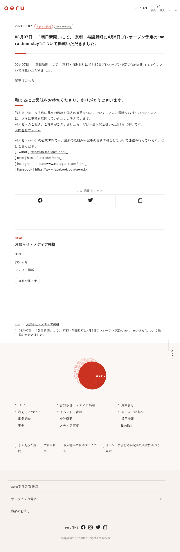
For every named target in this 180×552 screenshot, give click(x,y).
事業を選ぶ (25, 281)
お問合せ (127, 405)
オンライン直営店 (24, 499)
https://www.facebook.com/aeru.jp (61, 169)
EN (145, 7)
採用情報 (127, 418)
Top (17, 324)
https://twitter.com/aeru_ (49, 152)
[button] (172, 7)
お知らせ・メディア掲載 (42, 324)
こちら (29, 80)
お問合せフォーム (28, 130)
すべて (20, 253)
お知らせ (21, 262)
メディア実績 (69, 425)
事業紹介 (24, 418)
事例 (21, 425)
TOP (21, 405)
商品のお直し (20, 511)
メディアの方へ (132, 412)
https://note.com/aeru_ (44, 157)
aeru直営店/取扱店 (24, 486)
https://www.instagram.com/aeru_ (61, 163)
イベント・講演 (71, 412)
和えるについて (29, 412)
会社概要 (66, 418)
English (126, 425)
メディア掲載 (24, 269)
